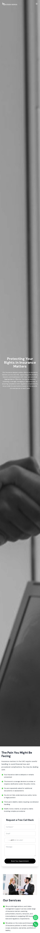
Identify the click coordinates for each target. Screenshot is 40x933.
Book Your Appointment (20, 861)
